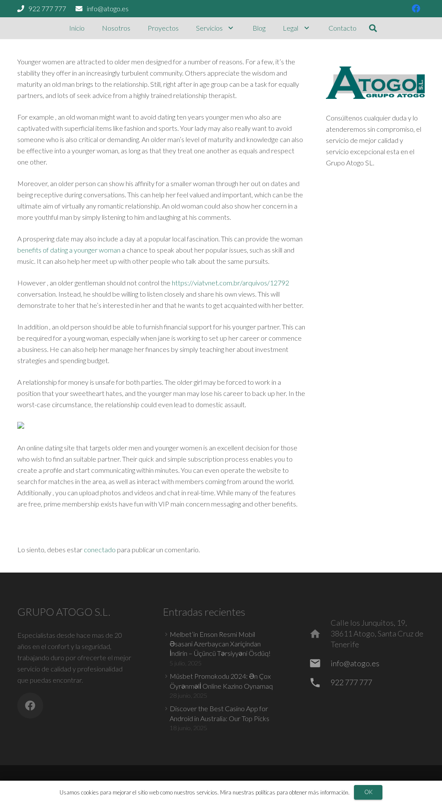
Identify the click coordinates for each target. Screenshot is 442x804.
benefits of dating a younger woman (68, 250)
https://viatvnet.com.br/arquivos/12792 (230, 283)
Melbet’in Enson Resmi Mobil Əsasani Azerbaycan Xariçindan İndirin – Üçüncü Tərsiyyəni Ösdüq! (220, 644)
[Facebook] (416, 8)
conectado (100, 549)
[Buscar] (373, 28)
